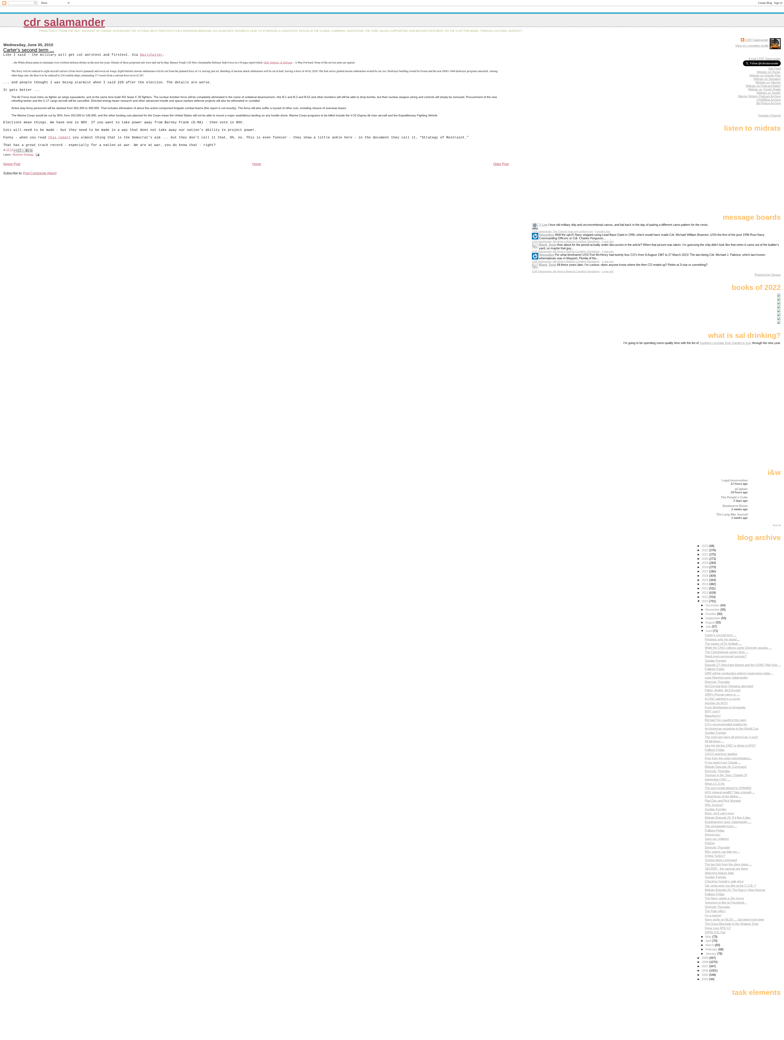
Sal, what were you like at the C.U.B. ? (730, 885)
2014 (705, 584)
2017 (705, 571)
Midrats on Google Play (765, 75)
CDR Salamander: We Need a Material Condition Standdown (566, 241)
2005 (705, 975)
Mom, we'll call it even (719, 813)
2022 (705, 550)
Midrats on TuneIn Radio (764, 89)
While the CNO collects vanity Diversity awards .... (738, 647)
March (710, 945)
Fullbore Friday (715, 669)
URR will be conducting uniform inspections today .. (739, 673)
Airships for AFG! (716, 703)
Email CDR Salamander (765, 58)
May (708, 936)
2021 (705, 554)
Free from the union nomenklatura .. (728, 758)
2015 (705, 580)
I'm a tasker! (713, 915)
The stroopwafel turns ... (721, 826)
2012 (705, 592)
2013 (705, 588)
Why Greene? (714, 805)
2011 (705, 597)
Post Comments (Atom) (40, 173)
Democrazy (713, 834)
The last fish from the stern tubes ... (728, 864)
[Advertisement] (755, 376)
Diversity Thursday (717, 682)
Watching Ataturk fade (719, 873)
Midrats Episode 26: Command (725, 766)
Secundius (546, 234)
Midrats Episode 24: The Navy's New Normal (735, 890)
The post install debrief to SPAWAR (728, 788)
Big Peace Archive (768, 103)
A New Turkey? (715, 855)
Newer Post (11, 164)
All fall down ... (714, 741)
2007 (705, 966)
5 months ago (602, 231)
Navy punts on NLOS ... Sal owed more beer (734, 919)
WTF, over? (712, 711)
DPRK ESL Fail (715, 932)
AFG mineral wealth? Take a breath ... (730, 792)
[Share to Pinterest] (31, 150)
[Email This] (15, 150)
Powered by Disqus (768, 274)
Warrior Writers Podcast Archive (759, 96)
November (712, 609)
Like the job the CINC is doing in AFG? (730, 745)
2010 (705, 601)
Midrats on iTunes (769, 72)
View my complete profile (752, 45)
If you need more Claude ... (723, 762)
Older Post (501, 164)
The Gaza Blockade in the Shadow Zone (731, 923)
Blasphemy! (713, 715)
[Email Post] (37, 154)
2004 (705, 979)
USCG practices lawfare (721, 754)
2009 (705, 958)
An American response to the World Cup (731, 728)
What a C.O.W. (715, 783)
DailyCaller (151, 55)
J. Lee (543, 224)
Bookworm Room (735, 506)
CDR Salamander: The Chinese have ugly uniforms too (562, 231)
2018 (705, 567)
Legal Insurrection (735, 480)
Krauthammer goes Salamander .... (728, 822)
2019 (705, 563)
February (711, 949)
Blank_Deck (547, 244)
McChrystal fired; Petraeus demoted (729, 686)
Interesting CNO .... (718, 779)
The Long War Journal (732, 514)
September (713, 618)
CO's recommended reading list (726, 724)
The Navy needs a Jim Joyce (724, 898)
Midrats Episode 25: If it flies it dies (728, 817)
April (708, 940)
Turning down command (721, 860)
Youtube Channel (769, 115)
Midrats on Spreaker (767, 79)
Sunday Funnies (715, 660)
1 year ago (608, 241)
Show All (777, 525)
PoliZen (710, 843)
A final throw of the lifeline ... (723, 796)
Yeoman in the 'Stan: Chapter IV (726, 775)
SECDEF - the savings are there (726, 868)
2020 (705, 558)
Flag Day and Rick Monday (723, 800)
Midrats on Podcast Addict (763, 86)
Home (256, 164)
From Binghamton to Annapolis (725, 707)
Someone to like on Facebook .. (726, 902)
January (711, 953)
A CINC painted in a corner (722, 698)
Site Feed (774, 68)
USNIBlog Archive (769, 99)
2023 (705, 546)
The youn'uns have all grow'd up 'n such (731, 737)
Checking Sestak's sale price (724, 881)
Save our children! (717, 839)
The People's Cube (734, 497)
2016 (705, 575)
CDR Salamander (64, 22)
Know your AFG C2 (718, 928)
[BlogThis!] (19, 150)
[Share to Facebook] (27, 150)
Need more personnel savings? (725, 656)
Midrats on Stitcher (768, 82)
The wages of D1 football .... (723, 643)
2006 (705, 970)
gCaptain (741, 489)
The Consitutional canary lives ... (726, 652)
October (711, 614)
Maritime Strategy (23, 154)
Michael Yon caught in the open (725, 720)
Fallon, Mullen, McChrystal (722, 690)
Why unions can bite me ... (722, 851)
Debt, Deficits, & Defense (278, 62)
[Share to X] (23, 150)
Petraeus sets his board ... (722, 639)
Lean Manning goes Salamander (726, 677)
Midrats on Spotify (769, 93)
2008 (705, 962)
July (708, 626)
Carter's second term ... (28, 50)
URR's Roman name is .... (722, 694)
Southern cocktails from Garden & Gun (725, 343)
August (710, 622)
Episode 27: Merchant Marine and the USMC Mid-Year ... (743, 665)
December (712, 605)
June (709, 630)
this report (59, 137)
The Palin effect (715, 911)
